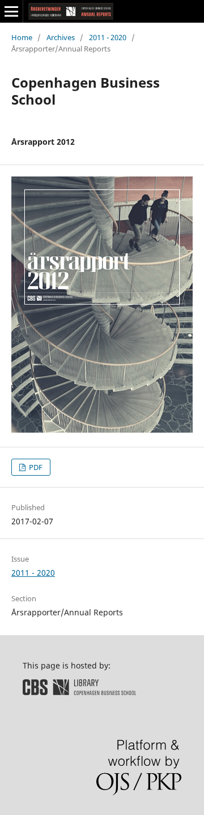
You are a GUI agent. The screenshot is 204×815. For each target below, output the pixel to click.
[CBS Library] (79, 692)
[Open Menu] (11, 11)
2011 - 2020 (107, 37)
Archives (60, 37)
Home (21, 37)
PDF (34, 467)
